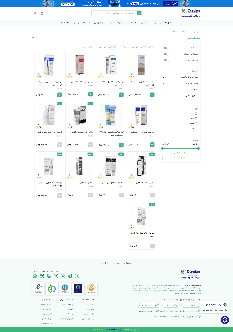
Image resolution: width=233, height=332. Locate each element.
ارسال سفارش (47, 318)
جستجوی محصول (46, 304)
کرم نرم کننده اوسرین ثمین (113, 182)
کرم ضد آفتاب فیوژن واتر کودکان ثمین (142, 234)
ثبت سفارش (47, 314)
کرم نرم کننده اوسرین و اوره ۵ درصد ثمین (50, 83)
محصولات (127, 263)
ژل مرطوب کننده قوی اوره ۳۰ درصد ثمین (113, 83)
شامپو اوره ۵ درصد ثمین (145, 182)
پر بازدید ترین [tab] (113, 46)
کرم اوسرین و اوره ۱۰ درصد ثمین (142, 132)
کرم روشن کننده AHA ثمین (82, 81)
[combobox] (114, 13)
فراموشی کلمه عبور (66, 318)
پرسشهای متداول (88, 318)
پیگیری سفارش (46, 323)
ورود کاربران (69, 314)
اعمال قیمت (180, 157)
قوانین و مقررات (89, 314)
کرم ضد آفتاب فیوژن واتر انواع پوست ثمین (50, 184)
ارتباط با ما (105, 263)
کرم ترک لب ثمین (86, 182)
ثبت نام (70, 309)
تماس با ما (90, 309)
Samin (152, 88)
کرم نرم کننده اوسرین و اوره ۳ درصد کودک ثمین (112, 134)
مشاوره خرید (47, 309)
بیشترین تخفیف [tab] (124, 46)
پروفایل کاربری (68, 304)
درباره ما (117, 263)
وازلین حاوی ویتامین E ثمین (82, 132)
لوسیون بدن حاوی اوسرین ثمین (49, 132)
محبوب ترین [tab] (93, 46)
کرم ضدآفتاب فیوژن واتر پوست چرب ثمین (142, 83)
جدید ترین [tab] (151, 46)
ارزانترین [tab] (143, 46)
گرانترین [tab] (135, 46)
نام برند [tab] (84, 46)
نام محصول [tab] (102, 46)
